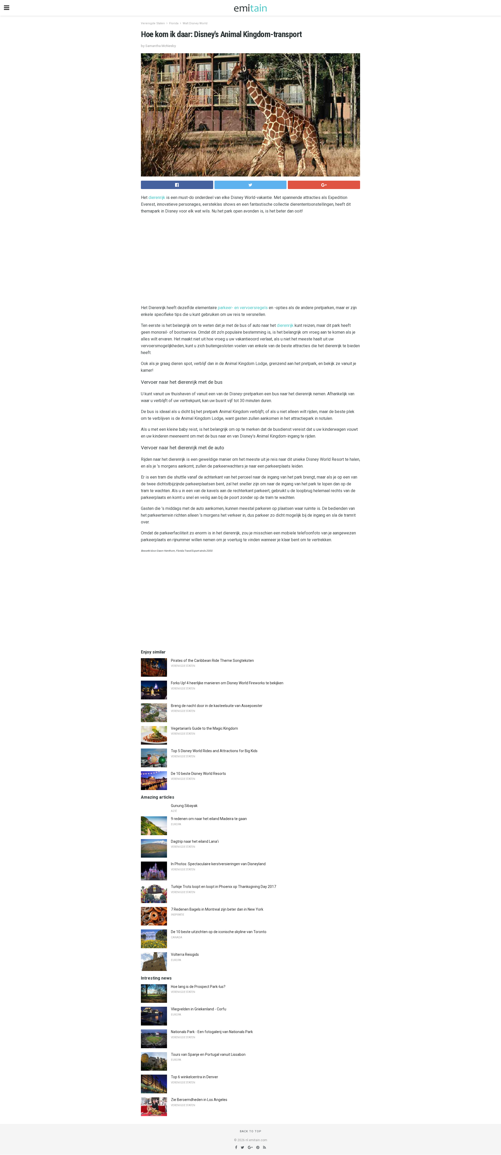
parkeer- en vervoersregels (243, 307)
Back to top (250, 1131)
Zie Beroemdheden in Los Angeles (199, 1100)
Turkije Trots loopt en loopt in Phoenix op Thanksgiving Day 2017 (223, 887)
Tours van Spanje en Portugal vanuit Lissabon (208, 1054)
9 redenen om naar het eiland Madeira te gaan (209, 819)
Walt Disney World (195, 23)
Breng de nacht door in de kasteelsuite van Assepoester (217, 706)
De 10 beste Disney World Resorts (198, 773)
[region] (250, 260)
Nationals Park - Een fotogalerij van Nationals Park (212, 1032)
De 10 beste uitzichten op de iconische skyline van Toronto (218, 932)
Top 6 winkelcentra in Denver (194, 1077)
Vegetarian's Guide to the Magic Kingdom (204, 728)
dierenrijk (156, 197)
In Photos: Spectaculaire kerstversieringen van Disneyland (218, 864)
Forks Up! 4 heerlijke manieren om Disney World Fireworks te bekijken (227, 683)
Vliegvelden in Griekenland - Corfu (198, 1009)
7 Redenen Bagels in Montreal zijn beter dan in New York (217, 909)
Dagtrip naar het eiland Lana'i (195, 841)
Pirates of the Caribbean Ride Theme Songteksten (212, 660)
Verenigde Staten (153, 23)
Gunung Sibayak (184, 806)
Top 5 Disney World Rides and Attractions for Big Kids (214, 751)
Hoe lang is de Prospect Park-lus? (198, 987)
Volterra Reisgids (185, 954)
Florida (173, 23)
